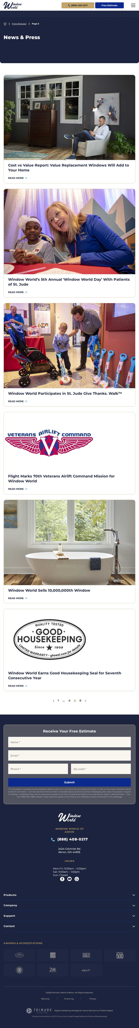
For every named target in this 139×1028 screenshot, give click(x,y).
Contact (9, 926)
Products (10, 895)
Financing (69, 999)
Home (5, 23)
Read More (16, 177)
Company (10, 905)
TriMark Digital (106, 1010)
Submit (69, 782)
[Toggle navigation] (133, 5)
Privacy (93, 999)
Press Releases (19, 23)
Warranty (45, 999)
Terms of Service (95, 1016)
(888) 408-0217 (71, 839)
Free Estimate (109, 5)
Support (9, 915)
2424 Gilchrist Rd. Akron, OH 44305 (69, 850)
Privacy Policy (79, 1016)
